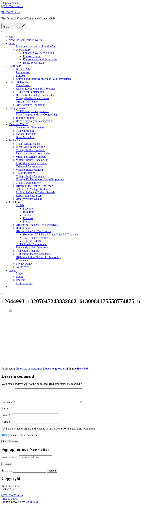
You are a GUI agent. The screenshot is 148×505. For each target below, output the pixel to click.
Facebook (28, 208)
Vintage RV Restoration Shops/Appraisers (40, 179)
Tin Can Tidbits (32, 241)
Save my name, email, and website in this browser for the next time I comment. (50, 428)
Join (11, 36)
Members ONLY (18, 124)
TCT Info (14, 202)
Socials (20, 205)
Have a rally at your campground (34, 121)
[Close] (2, 293)
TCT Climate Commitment (31, 244)
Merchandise (23, 49)
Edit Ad (20, 75)
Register (20, 279)
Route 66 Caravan (33, 62)
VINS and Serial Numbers (31, 156)
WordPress (31, 501)
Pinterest (28, 218)
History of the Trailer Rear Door (34, 185)
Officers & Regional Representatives (37, 224)
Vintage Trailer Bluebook (30, 150)
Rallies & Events (18, 82)
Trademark (22, 260)
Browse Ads (23, 69)
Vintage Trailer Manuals (29, 169)
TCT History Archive (35, 237)
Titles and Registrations (29, 166)
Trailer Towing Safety (28, 182)
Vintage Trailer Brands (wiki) (32, 159)
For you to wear (32, 56)
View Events (23, 85)
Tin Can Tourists (10, 12)
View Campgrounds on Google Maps (37, 114)
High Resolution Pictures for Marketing (38, 257)
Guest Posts (22, 266)
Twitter (27, 215)
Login (12, 270)
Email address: (10, 457)
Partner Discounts (26, 133)
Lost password (24, 283)
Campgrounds (17, 108)
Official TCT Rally (27, 101)
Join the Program (25, 117)
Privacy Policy (24, 263)
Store (12, 43)
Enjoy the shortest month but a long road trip (41, 368)
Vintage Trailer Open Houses (32, 98)
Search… (6, 470)
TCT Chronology (26, 130)
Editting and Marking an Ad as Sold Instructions (43, 78)
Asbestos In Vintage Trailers (32, 189)
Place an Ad (23, 72)
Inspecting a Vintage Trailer (31, 163)
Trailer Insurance (25, 172)
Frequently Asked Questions (32, 247)
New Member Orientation (30, 104)
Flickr (26, 221)
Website (5, 421)
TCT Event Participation (30, 91)
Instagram (28, 211)
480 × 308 (82, 368)
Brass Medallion (25, 137)
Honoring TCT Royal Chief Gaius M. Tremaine (50, 234)
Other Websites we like (29, 198)
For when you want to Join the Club (36, 46)
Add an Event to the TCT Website (35, 88)
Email (5, 415)
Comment (8, 402)
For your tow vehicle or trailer (40, 59)
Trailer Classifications (28, 143)
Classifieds (15, 65)
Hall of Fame (23, 228)
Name (5, 408)
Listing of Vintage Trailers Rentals (35, 192)
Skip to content (10, 3)
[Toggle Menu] (2, 31)
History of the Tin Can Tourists (33, 231)
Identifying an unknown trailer (33, 153)
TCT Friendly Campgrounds (32, 111)
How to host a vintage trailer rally (35, 95)
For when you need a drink (38, 52)
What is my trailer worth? (30, 146)
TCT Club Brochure (27, 250)
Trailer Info (15, 140)
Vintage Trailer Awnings (30, 176)
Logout (20, 276)
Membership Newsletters (30, 127)
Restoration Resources (28, 195)
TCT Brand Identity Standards (33, 253)
